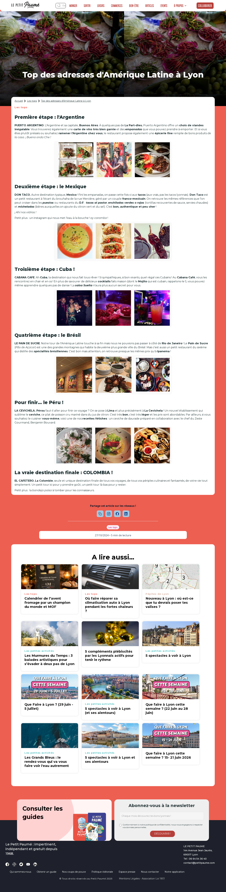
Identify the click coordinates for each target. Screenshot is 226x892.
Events (163, 6)
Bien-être (134, 6)
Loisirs (100, 6)
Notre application (174, 871)
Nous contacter (150, 871)
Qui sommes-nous (20, 871)
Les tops (32, 100)
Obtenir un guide (46, 871)
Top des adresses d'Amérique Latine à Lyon (66, 100)
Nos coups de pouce (74, 871)
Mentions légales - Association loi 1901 (142, 878)
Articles (149, 6)
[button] (180, 5)
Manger (73, 6)
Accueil (19, 100)
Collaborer (205, 6)
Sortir (87, 6)
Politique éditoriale (102, 871)
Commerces (116, 6)
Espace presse (127, 871)
